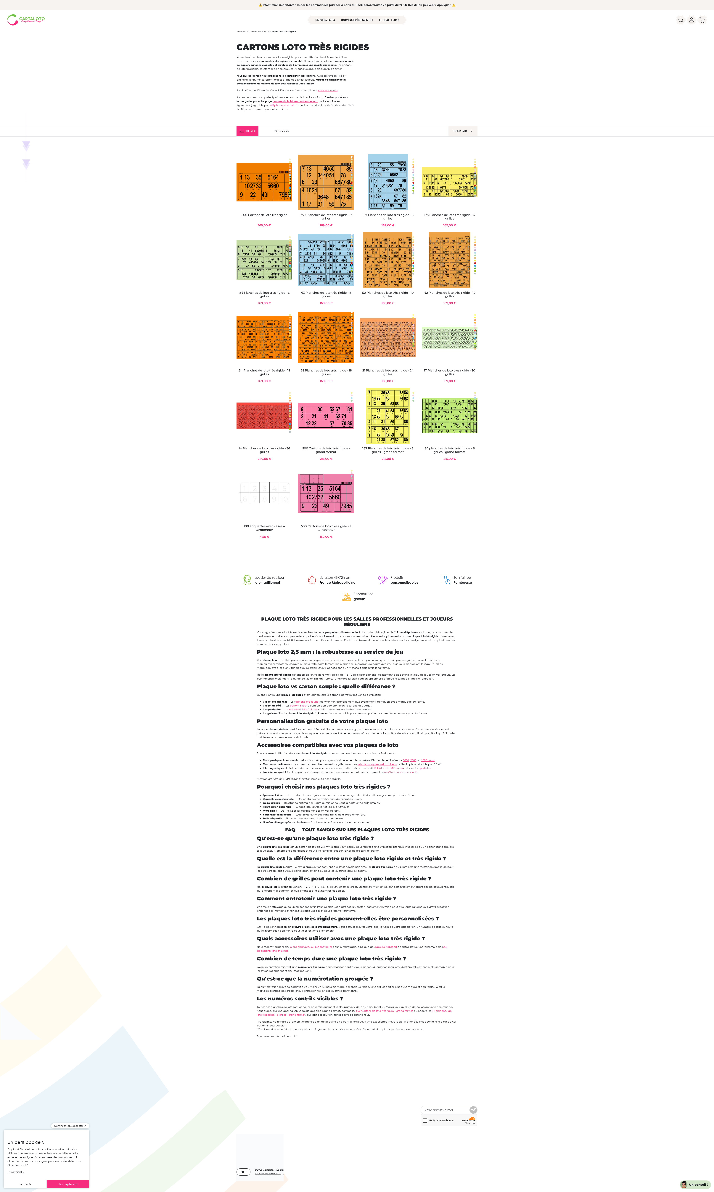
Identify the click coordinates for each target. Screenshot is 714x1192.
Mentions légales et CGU (268, 1173)
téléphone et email (281, 105)
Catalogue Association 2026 (294, 1113)
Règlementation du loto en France (254, 1107)
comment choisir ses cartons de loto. (295, 101)
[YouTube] (431, 1144)
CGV (286, 1173)
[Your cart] (702, 20)
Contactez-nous (286, 1099)
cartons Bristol (298, 705)
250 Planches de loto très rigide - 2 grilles (326, 216)
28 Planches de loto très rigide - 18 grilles (326, 372)
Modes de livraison (248, 1100)
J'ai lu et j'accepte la (445, 1098)
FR (242, 1172)
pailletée (425, 768)
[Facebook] (424, 1144)
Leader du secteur (269, 577)
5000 (406, 760)
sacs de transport (386, 946)
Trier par (460, 131)
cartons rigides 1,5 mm (303, 709)
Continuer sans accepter (68, 1125)
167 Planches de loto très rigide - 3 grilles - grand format (388, 450)
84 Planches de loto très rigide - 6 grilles (264, 294)
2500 (413, 760)
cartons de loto (327, 90)
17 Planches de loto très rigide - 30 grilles (449, 372)
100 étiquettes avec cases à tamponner (264, 527)
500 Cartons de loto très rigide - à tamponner (326, 527)
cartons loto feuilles (307, 701)
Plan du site (283, 1104)
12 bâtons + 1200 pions (388, 768)
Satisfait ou (462, 577)
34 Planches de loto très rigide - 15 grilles (264, 372)
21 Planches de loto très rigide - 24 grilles (388, 372)
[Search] (680, 20)
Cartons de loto (257, 31)
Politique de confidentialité (254, 1113)
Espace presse (246, 1118)
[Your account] (691, 20)
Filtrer (250, 131)
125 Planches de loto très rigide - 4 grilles (449, 216)
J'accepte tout (68, 1184)
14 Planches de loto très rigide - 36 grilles (264, 450)
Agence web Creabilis (308, 1169)
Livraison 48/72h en (334, 577)
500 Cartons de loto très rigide (264, 215)
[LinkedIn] (445, 1144)
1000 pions (428, 760)
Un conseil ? (699, 1184)
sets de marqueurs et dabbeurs (377, 764)
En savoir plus (15, 1171)
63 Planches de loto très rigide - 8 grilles (326, 294)
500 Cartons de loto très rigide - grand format (326, 450)
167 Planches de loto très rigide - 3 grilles (388, 216)
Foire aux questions (288, 1109)
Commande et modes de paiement (253, 1093)
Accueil (241, 31)
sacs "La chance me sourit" (400, 771)
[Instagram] (438, 1144)
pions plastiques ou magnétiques (311, 946)
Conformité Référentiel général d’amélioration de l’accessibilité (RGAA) (293, 1091)
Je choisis (25, 1184)
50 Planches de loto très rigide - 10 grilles (388, 294)
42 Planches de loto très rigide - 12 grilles (449, 294)
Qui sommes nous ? (249, 1087)
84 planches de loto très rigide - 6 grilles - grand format (449, 450)
